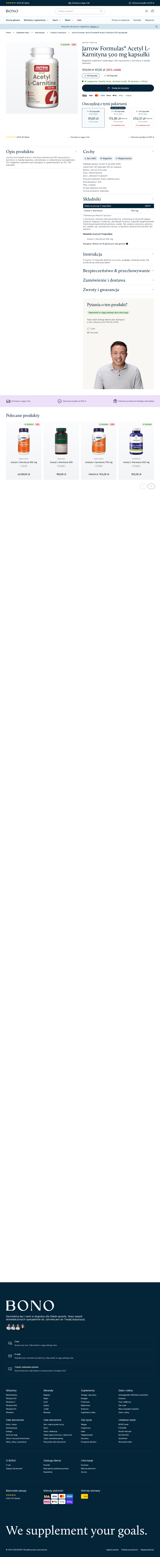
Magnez (47, 1395)
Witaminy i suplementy (35, 20)
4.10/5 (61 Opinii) (22, 3)
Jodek (46, 1409)
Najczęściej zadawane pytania (56, 1468)
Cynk (46, 1402)
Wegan (84, 1424)
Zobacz (94, 26)
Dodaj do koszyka (120, 88)
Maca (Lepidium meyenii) (128, 1409)
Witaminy (11, 1390)
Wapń (46, 1398)
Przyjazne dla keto (88, 1442)
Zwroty (84, 1472)
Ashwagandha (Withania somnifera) (133, 1395)
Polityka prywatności (129, 1550)
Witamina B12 (11, 1405)
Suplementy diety (88, 1412)
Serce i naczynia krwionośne (17, 1438)
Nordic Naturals (124, 1431)
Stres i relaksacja (50, 1431)
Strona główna (13, 20)
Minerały (48, 1390)
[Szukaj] (101, 11)
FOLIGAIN (122, 1428)
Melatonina (85, 1405)
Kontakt (137, 20)
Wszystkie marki (125, 1442)
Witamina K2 (11, 1409)
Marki (67, 20)
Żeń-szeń (122, 1405)
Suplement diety (22, 32)
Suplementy (88, 1390)
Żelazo (46, 1405)
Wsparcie (149, 20)
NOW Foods (123, 1424)
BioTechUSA (123, 1435)
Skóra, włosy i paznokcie (16, 1442)
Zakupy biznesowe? (14, 1468)
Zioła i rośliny (125, 1390)
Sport (55, 20)
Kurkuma (122, 1398)
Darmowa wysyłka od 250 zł (143, 3)
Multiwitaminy (11, 1395)
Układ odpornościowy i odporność (58, 1435)
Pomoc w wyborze (121, 20)
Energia (9, 1431)
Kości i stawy (11, 1424)
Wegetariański (87, 1435)
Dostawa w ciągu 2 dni (81, 3)
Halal (83, 1431)
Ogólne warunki (112, 1550)
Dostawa (84, 1465)
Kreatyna (84, 1409)
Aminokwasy (40, 32)
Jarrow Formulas (89, 42)
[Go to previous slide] (143, 486)
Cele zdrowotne (15, 1420)
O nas (8, 1465)
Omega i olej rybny (88, 1395)
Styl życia (86, 1420)
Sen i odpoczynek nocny (54, 1424)
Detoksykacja (11, 1428)
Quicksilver (122, 1438)
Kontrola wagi (11, 1435)
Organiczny (85, 1428)
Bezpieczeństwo (147, 1550)
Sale (79, 20)
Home (8, 32)
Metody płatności (88, 1468)
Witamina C (10, 1402)
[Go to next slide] (151, 486)
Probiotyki (85, 1402)
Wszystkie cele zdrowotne (55, 1442)
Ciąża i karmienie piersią (53, 1438)
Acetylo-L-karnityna (58, 32)
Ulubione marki (126, 1420)
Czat (92, 328)
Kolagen (84, 1398)
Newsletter (48, 1472)
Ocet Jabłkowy (124, 1402)
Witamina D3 (11, 1398)
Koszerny (85, 1438)
